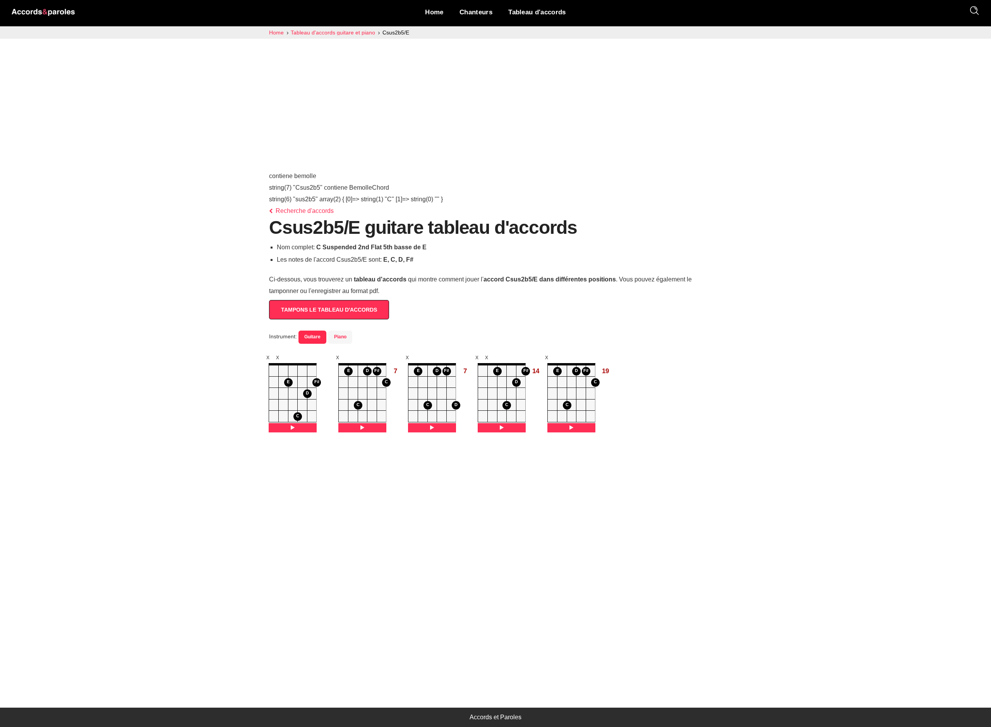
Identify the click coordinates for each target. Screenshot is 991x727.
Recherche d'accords (304, 210)
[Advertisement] (495, 97)
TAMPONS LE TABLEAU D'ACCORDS (329, 310)
